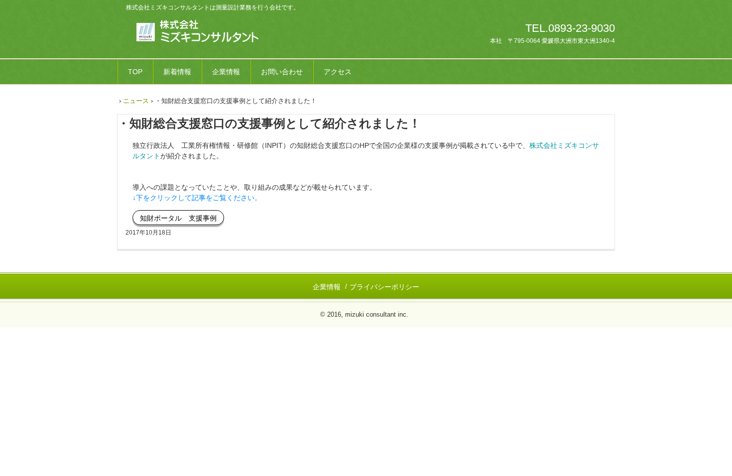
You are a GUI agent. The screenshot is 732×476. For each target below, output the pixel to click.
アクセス (338, 72)
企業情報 (226, 72)
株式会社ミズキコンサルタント (190, 31)
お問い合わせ (282, 72)
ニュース (136, 101)
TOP (135, 72)
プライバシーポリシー (384, 286)
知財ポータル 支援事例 (178, 218)
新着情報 (177, 72)
